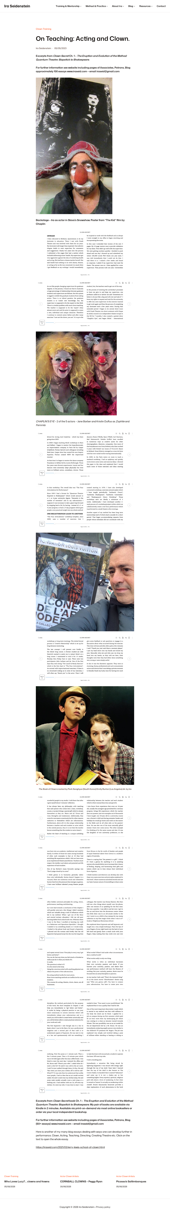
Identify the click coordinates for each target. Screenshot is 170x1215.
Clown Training (43, 28)
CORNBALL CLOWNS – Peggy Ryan (81, 1181)
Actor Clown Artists (69, 1176)
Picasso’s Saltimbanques (131, 1181)
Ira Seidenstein (17, 5)
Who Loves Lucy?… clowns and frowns (26, 1181)
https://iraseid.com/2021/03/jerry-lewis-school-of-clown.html (70, 1147)
